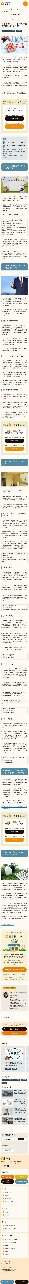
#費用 (14, 1069)
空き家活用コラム (5, 12)
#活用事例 (16, 1080)
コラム (19, 9)
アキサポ (10, 907)
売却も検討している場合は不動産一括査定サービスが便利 (14, 152)
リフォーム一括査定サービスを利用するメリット (14, 147)
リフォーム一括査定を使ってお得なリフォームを (14, 156)
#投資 (10, 1080)
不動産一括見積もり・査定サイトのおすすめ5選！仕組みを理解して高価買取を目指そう (14, 1063)
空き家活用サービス (11, 9)
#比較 (13, 31)
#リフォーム (5, 31)
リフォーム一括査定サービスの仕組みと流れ (14, 143)
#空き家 (19, 31)
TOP (2, 9)
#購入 (4, 1083)
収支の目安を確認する (14, 969)
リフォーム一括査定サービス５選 (13, 150)
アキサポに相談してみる (7, 925)
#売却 (4, 1080)
